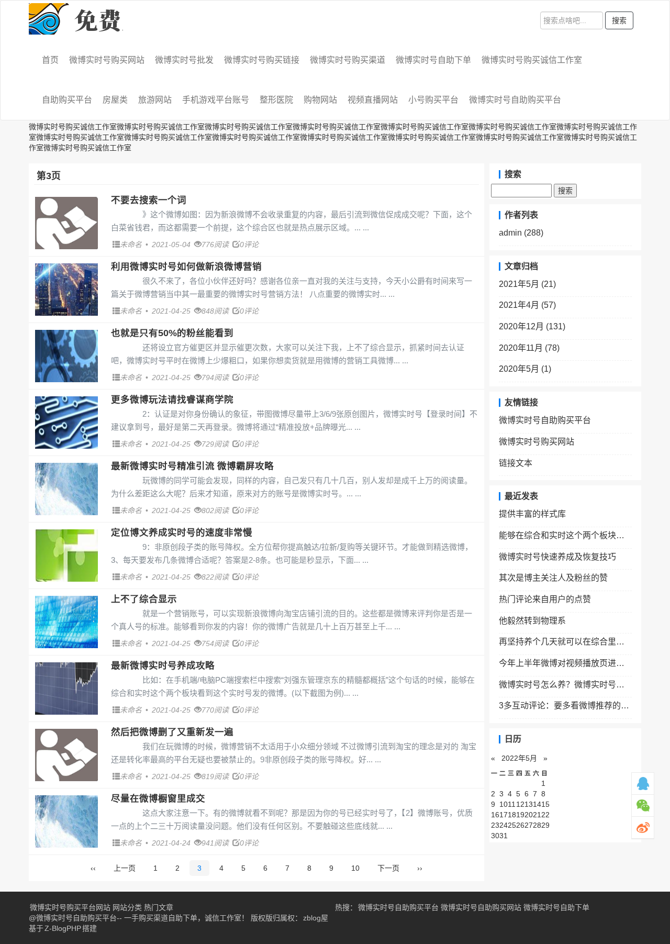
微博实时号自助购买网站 (481, 907)
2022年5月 (519, 758)
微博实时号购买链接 (261, 59)
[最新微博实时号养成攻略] (66, 688)
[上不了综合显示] (66, 622)
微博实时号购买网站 (106, 59)
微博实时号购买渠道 (347, 59)
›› (419, 868)
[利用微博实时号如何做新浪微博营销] (66, 289)
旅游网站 (155, 99)
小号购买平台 (433, 99)
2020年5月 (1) (525, 368)
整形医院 (276, 99)
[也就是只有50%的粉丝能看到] (66, 356)
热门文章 (158, 907)
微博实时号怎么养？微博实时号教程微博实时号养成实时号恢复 (565, 684)
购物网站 (320, 99)
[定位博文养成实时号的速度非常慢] (66, 555)
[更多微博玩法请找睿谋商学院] (66, 422)
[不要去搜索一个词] (66, 223)
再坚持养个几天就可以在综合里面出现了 (565, 641)
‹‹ (93, 868)
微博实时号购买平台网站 (70, 907)
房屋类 (115, 99)
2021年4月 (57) (527, 305)
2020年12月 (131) (532, 326)
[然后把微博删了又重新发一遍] (66, 755)
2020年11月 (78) (529, 347)
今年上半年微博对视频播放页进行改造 (565, 663)
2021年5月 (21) (527, 284)
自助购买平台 (67, 99)
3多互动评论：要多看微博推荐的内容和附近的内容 (565, 705)
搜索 (619, 20)
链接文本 (515, 463)
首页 (50, 59)
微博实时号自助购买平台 (515, 99)
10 (355, 868)
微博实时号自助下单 (433, 59)
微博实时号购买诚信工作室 (532, 59)
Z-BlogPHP (62, 928)
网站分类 (127, 907)
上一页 (125, 868)
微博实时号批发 (184, 59)
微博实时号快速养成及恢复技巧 (557, 556)
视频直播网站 (373, 99)
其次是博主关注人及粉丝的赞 (553, 577)
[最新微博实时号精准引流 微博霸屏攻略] (66, 489)
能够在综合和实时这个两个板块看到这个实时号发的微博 (565, 535)
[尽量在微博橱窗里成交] (66, 821)
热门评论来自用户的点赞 (545, 599)
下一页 (388, 868)
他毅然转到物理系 (532, 620)
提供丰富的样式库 (532, 513)
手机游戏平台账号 (215, 99)
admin (521, 232)
